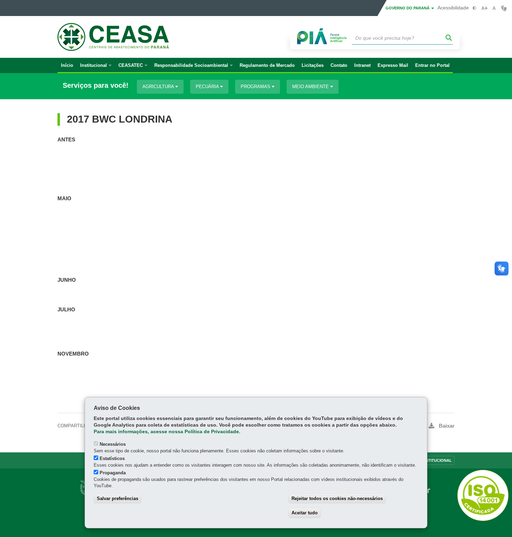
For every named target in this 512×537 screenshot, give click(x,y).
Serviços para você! (96, 85)
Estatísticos (112, 458)
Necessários (113, 444)
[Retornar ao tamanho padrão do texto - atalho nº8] (494, 8)
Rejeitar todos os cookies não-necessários (337, 498)
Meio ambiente (311, 86)
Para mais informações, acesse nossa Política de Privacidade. (167, 431)
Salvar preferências (117, 498)
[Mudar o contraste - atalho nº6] (475, 8)
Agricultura (158, 86)
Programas (256, 86)
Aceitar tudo (305, 512)
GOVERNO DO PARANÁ (408, 8)
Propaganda (113, 472)
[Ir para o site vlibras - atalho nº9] (504, 8)
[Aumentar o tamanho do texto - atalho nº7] (484, 8)
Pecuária (208, 86)
